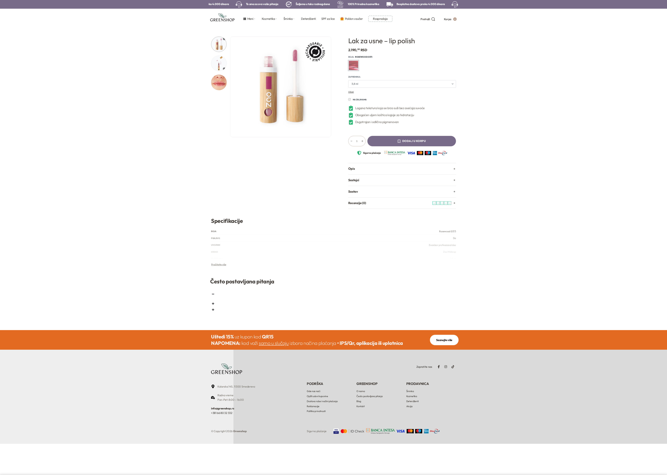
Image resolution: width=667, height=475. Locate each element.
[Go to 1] (219, 44)
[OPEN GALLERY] (280, 87)
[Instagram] (446, 367)
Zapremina (354, 76)
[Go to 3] (219, 82)
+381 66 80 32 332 (221, 413)
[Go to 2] (219, 63)
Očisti (351, 92)
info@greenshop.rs (222, 408)
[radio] (353, 65)
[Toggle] (218, 264)
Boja (351, 57)
